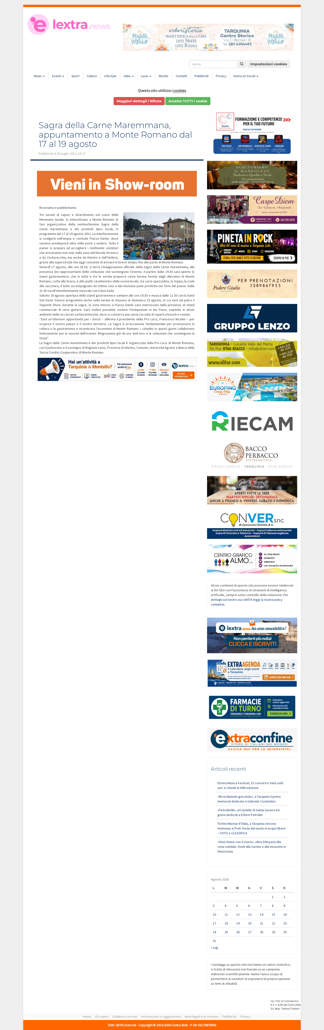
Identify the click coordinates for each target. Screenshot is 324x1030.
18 (226, 923)
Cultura (92, 76)
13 (249, 914)
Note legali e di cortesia (201, 1016)
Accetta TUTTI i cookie (187, 101)
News (38, 76)
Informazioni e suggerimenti (161, 1016)
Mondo (163, 76)
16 (285, 914)
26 (238, 932)
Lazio (145, 76)
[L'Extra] (69, 24)
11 (226, 914)
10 (214, 914)
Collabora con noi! (124, 1016)
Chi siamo (101, 1016)
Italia (127, 76)
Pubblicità (201, 76)
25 (226, 932)
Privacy (221, 76)
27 (249, 932)
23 (285, 923)
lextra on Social (245, 76)
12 (238, 914)
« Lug (214, 947)
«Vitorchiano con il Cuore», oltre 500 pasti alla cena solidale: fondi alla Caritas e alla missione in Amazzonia (252, 846)
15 (273, 914)
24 (214, 932)
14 (261, 914)
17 (214, 923)
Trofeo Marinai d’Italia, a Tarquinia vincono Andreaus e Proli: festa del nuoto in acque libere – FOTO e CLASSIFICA (252, 828)
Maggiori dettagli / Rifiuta (139, 101)
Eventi (57, 76)
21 (261, 923)
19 (238, 923)
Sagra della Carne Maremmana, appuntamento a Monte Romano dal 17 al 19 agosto (115, 134)
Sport (75, 76)
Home (87, 1016)
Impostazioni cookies (268, 64)
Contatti (181, 76)
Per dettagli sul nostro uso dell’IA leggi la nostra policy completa (249, 599)
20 (249, 923)
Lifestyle (110, 76)
